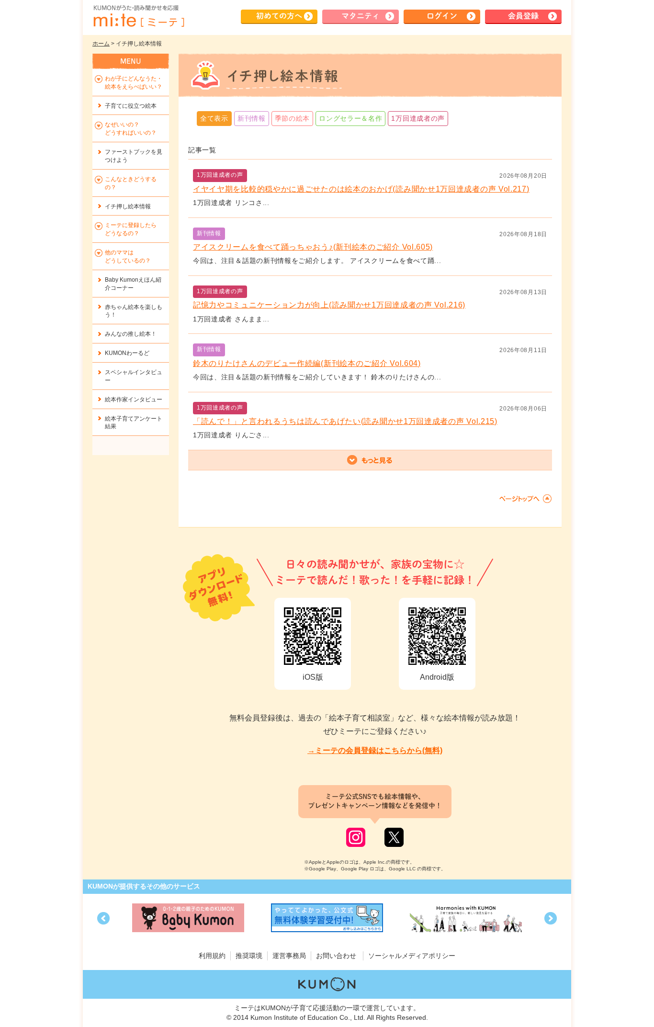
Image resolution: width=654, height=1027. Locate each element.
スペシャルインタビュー (133, 376)
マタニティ (360, 16)
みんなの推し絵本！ (131, 334)
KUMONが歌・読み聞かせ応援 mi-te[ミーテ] (138, 16)
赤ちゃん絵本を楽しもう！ (133, 311)
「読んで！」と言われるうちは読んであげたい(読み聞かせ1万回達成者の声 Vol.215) (345, 421)
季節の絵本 (292, 118)
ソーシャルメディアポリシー (411, 955)
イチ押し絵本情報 (128, 206)
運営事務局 (289, 955)
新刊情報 (251, 118)
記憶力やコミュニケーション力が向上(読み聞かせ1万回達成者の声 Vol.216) (329, 305)
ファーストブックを (133, 155)
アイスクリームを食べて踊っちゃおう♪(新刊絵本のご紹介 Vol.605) (313, 247)
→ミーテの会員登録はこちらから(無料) (374, 750)
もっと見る (370, 460)
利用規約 (212, 955)
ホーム (101, 43)
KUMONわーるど (127, 353)
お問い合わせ (336, 955)
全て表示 (214, 118)
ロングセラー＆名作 (350, 118)
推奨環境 (249, 955)
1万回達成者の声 (418, 118)
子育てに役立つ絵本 (131, 106)
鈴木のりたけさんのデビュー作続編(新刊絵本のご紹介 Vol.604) (307, 363)
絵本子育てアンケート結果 (133, 422)
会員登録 (523, 16)
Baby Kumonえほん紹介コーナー (133, 283)
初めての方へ (279, 16)
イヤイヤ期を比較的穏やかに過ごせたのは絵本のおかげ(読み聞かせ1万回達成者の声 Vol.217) (361, 189)
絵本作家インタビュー (133, 399)
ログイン (442, 16)
